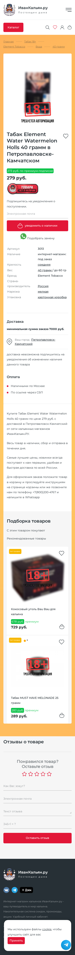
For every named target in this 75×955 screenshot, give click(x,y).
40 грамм (45, 270)
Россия (43, 286)
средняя (44, 264)
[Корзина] (70, 27)
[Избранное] (55, 27)
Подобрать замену (40, 238)
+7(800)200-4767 (44, 492)
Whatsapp (32, 497)
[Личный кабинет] (62, 27)
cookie (46, 929)
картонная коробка (52, 297)
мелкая (43, 291)
